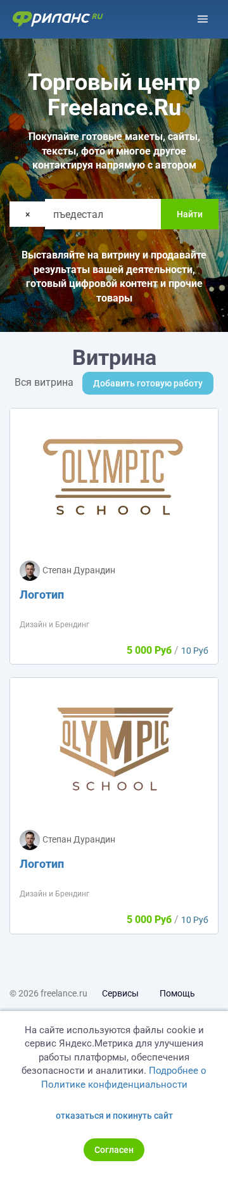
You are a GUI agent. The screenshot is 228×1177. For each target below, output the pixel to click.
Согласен (114, 1150)
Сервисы (120, 993)
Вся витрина (44, 382)
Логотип (42, 594)
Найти (190, 214)
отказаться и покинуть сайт (114, 1115)
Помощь (177, 993)
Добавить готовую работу (148, 383)
